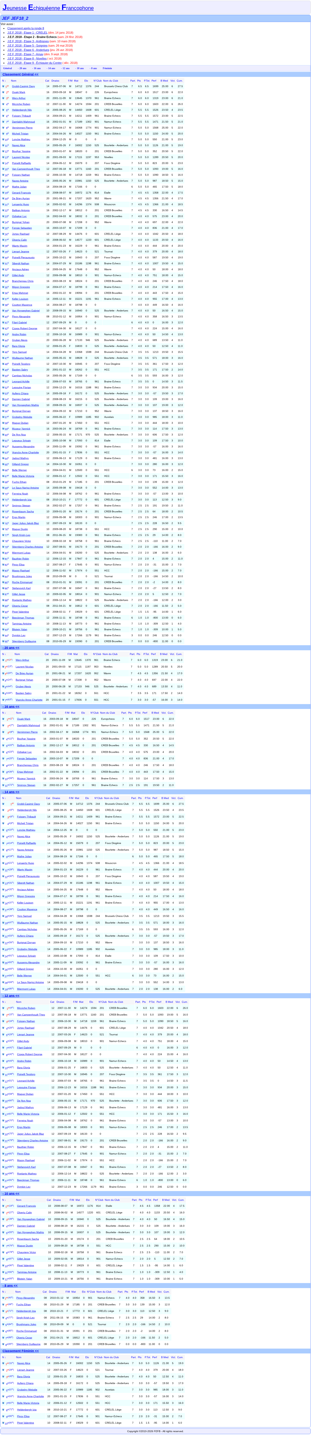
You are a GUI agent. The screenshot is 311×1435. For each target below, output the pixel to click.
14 (7, 163)
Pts (139, 80)
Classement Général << (21, 74)
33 (7, 275)
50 (7, 376)
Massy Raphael (21, 570)
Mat (76, 80)
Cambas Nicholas (22, 375)
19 (7, 193)
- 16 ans (36, 68)
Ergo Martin (18, 517)
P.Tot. (147, 80)
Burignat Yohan (21, 222)
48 (7, 364)
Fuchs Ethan (19, 481)
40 (7, 317)
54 (7, 399)
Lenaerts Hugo (20, 204)
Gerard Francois (21, 192)
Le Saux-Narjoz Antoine (25, 487)
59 (7, 429)
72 (7, 505)
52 (7, 387)
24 (7, 222)
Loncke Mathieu (21, 139)
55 (7, 405)
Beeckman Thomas (23, 617)
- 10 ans (79, 68)
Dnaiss (55, 80)
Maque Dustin (20, 529)
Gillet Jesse (18, 594)
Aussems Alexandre (23, 446)
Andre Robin (19, 334)
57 (7, 417)
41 (7, 322)
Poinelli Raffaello (21, 163)
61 (7, 440)
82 (7, 564)
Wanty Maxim (19, 245)
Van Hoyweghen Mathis (25, 405)
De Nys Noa (19, 434)
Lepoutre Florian (21, 387)
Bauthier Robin (20, 558)
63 (7, 452)
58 (7, 423)
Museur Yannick (21, 428)
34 (7, 281)
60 (7, 435)
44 (7, 340)
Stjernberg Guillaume (24, 641)
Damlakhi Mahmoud (23, 121)
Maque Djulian (20, 422)
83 (7, 570)
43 (7, 334)
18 (7, 187)
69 (7, 488)
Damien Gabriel (21, 399)
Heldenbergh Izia (21, 499)
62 (7, 446)
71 (7, 499)
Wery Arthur (19, 98)
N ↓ (4, 80)
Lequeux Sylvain (21, 440)
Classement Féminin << (21, 1351)
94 (7, 635)
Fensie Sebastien (22, 227)
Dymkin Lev (18, 635)
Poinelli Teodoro (21, 363)
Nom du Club (110, 80)
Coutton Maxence (22, 304)
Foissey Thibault (21, 115)
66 (7, 470)
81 (7, 559)
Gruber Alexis (19, 340)
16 (7, 175)
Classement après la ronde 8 (25, 28)
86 (7, 588)
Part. (133, 80)
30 (7, 258)
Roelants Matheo (21, 600)
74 (7, 517)
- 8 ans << (10, 1285)
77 (7, 535)
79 (7, 547)
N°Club (98, 80)
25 (7, 228)
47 (7, 358)
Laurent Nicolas (21, 157)
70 (7, 494)
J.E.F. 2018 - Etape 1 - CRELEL (27, 32)
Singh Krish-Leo (21, 535)
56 (7, 411)
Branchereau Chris (22, 281)
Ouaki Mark (18, 92)
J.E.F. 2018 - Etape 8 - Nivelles (27, 58)
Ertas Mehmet (20, 292)
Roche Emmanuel (22, 582)
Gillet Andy (18, 275)
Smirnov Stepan (21, 505)
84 (7, 576)
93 (7, 629)
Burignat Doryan (21, 411)
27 (7, 240)
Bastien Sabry (20, 369)
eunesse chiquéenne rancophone (48, 8)
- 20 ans (22, 68)
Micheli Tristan (20, 133)
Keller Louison (20, 298)
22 (7, 210)
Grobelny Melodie (22, 417)
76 (7, 529)
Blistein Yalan (19, 629)
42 (7, 328)
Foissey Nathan (21, 174)
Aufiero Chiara (20, 393)
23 (7, 216)
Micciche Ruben (21, 104)
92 (7, 624)
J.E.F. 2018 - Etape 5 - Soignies (27, 45)
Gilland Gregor (20, 464)
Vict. (172, 80)
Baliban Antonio (21, 210)
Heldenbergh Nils (22, 109)
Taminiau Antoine (21, 623)
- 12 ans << (11, 996)
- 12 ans (65, 68)
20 (7, 198)
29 (7, 252)
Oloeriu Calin (19, 239)
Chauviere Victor (21, 541)
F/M (70, 80)
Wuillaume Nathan (22, 357)
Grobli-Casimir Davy (23, 86)
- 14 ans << (11, 792)
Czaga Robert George (24, 328)
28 (7, 246)
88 (7, 600)
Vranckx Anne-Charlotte (25, 452)
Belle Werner (19, 470)
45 (7, 346)
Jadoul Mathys (20, 458)
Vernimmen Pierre (22, 127)
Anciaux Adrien (20, 269)
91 (7, 618)
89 (7, 606)
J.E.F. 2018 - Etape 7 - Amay (25, 54)
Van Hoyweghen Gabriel (26, 310)
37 (7, 299)
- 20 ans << (11, 648)
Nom (13, 80)
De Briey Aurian (21, 198)
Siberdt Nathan (20, 263)
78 (7, 541)
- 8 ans (93, 68)
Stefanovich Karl (21, 588)
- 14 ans (51, 68)
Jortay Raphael (20, 233)
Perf (154, 80)
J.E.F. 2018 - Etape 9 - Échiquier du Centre (34, 62)
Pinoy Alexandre (21, 316)
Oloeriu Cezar (20, 605)
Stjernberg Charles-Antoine (27, 546)
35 (7, 287)
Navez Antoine (20, 180)
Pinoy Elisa (18, 564)
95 (7, 641)
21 (7, 204)
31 (7, 263)
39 (7, 311)
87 (7, 594)
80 (7, 553)
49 (7, 370)
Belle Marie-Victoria (23, 476)
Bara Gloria (18, 346)
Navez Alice (18, 145)
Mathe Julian (19, 186)
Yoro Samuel (19, 352)
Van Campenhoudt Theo (26, 168)
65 (7, 464)
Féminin (107, 68)
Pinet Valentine (20, 611)
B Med (164, 80)
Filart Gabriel (19, 322)
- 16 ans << (11, 706)
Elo (86, 80)
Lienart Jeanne (20, 251)
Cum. (180, 80)
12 (7, 151)
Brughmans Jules (22, 576)
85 (7, 582)
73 (7, 511)
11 (7, 145)
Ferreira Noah (20, 493)
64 (7, 458)
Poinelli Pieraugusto (23, 257)
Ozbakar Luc (19, 216)
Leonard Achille (21, 381)
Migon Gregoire (21, 287)
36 (7, 293)
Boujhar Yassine (21, 151)
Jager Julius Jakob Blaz (25, 523)
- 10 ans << (11, 1193)
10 (7, 139)
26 (7, 234)
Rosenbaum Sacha (23, 511)
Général (7, 68)
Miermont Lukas (21, 552)
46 (7, 352)
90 (7, 612)
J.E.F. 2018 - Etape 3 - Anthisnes (28, 41)
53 (7, 393)
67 (7, 476)
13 (7, 157)
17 (7, 181)
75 (7, 523)
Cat (47, 80)
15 (7, 169)
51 (7, 381)
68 (7, 482)
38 (7, 305)
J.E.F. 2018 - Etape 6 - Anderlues (28, 49)
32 (7, 269)
